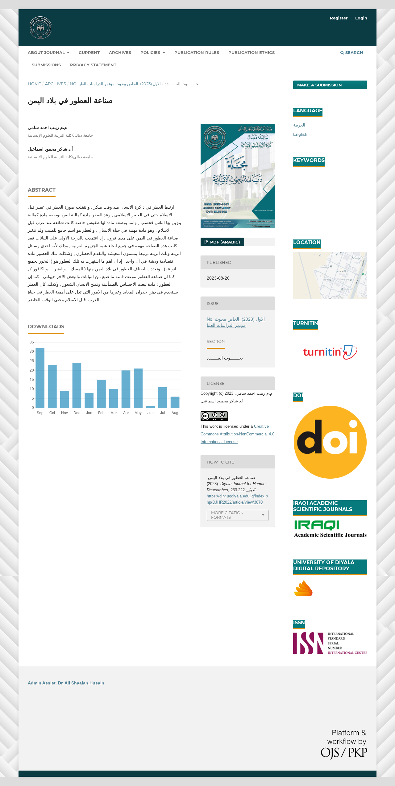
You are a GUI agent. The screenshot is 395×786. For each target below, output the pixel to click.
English (300, 134)
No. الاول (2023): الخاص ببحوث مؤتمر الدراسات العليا (115, 83)
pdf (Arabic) (224, 241)
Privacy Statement (93, 64)
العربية (299, 125)
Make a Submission (319, 84)
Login (361, 17)
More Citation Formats (227, 515)
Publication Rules (196, 52)
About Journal (47, 52)
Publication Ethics (251, 52)
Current (89, 52)
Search (353, 52)
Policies (150, 52)
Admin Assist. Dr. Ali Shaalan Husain (66, 682)
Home (34, 83)
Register (339, 17)
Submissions (46, 64)
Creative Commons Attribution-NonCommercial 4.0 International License (237, 434)
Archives (120, 52)
